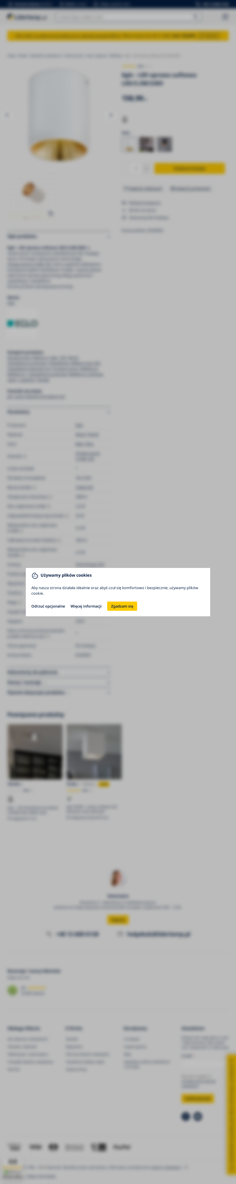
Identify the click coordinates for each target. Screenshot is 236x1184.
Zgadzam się (122, 606)
